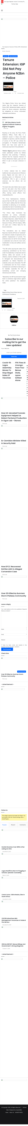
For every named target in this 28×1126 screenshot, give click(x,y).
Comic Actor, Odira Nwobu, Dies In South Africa (13, 895)
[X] (1, 1125)
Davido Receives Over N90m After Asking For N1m (13, 848)
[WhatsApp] (2, 1125)
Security (6, 56)
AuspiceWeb (19, 1110)
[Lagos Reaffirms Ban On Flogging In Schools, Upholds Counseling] (14, 861)
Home (7, 1112)
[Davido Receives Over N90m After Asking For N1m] (14, 837)
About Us (11, 1112)
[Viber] (4, 1125)
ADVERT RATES (19, 1112)
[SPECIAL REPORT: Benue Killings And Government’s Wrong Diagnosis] (14, 934)
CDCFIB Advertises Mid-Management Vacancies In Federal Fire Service (14, 920)
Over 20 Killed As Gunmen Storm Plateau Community (12, 675)
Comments (23, 825)
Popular (4, 825)
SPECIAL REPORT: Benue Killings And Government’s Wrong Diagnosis (13, 945)
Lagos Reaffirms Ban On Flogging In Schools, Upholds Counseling (14, 872)
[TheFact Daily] (14, 6)
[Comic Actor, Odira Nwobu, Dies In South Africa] (14, 885)
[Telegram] (3, 1125)
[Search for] (26, 10)
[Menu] (2, 10)
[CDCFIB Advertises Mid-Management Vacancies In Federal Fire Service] (14, 909)
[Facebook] (0, 1125)
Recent (13, 825)
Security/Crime (13, 56)
